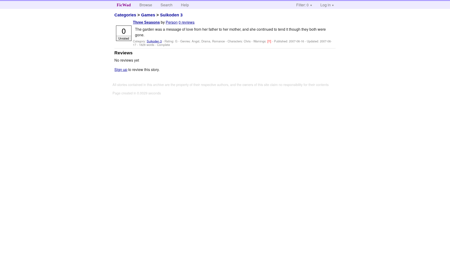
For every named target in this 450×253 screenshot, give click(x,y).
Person (172, 22)
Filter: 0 (302, 4)
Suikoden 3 (171, 15)
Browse (145, 4)
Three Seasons (146, 22)
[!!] (269, 41)
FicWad (124, 5)
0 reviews (187, 22)
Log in (325, 4)
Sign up (120, 69)
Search (166, 4)
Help (185, 4)
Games (148, 15)
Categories (125, 15)
